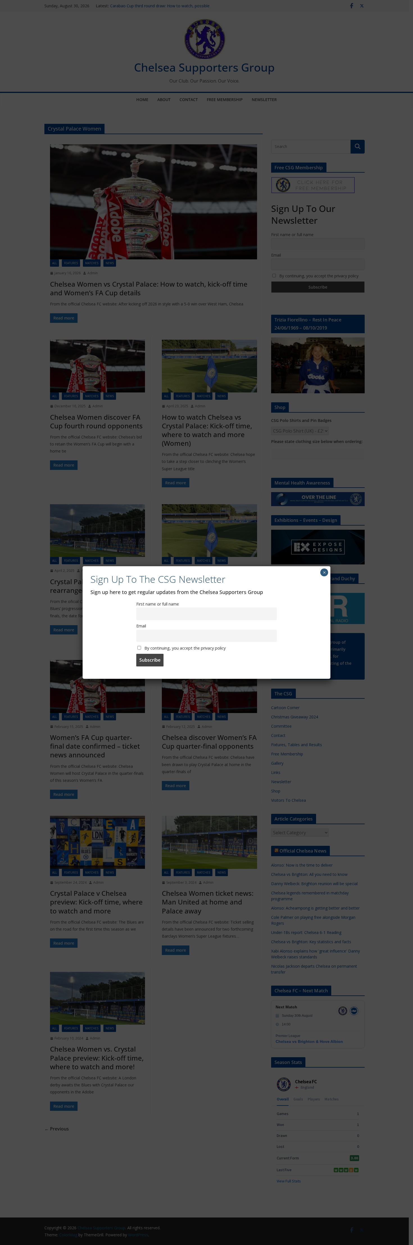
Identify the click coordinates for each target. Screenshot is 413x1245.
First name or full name (157, 604)
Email (141, 626)
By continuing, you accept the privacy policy (184, 648)
